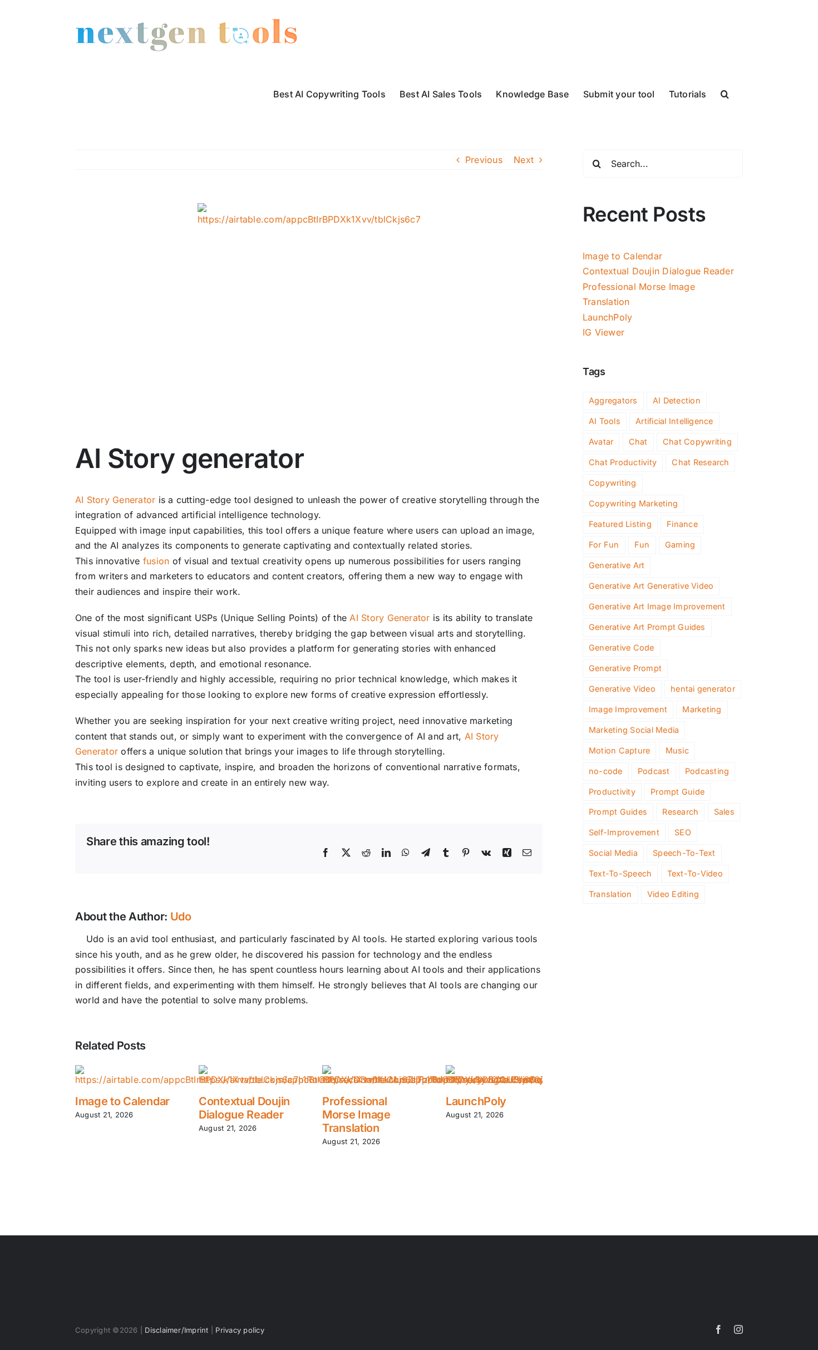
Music (677, 750)
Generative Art (616, 565)
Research (680, 811)
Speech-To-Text (684, 853)
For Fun (604, 544)
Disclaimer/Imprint (176, 1330)
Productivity (612, 791)
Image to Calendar (122, 1101)
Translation (610, 894)
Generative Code (621, 647)
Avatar (601, 441)
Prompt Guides (618, 811)
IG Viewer (603, 332)
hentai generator (703, 688)
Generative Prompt (625, 668)
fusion (156, 560)
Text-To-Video (695, 873)
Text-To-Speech (620, 873)
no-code (606, 771)
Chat (638, 441)
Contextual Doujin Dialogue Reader (244, 1108)
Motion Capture (619, 750)
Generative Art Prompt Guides (647, 627)
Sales (724, 811)
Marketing (701, 709)
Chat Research (700, 462)
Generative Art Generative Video (651, 585)
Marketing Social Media (634, 730)
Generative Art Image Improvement (657, 606)
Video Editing (673, 894)
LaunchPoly (476, 1101)
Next (524, 159)
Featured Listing (620, 524)
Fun (642, 544)
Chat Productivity (623, 462)
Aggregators (613, 400)
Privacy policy (239, 1330)
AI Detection (677, 400)
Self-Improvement (624, 832)
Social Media (613, 853)
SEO (682, 832)
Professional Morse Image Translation (356, 1115)
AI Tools (604, 421)
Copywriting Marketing (633, 503)
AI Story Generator (115, 499)
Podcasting (707, 771)
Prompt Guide (677, 791)
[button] (725, 93)
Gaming (680, 544)
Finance (682, 524)
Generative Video (622, 688)
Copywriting (613, 482)
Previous (483, 159)
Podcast (654, 771)
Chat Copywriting (697, 441)
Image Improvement (628, 709)
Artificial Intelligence (674, 421)
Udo (180, 916)
